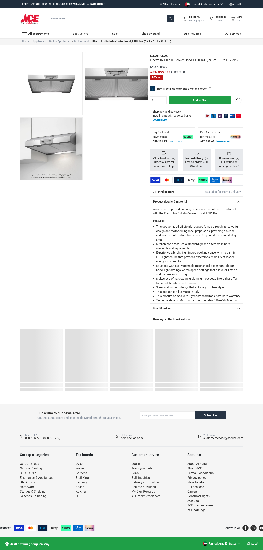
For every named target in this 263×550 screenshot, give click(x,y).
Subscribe (210, 415)
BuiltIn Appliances (60, 41)
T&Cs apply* (97, 3)
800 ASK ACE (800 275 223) (42, 438)
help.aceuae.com (132, 438)
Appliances (39, 41)
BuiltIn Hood (81, 41)
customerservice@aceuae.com (223, 438)
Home (25, 41)
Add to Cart (200, 100)
